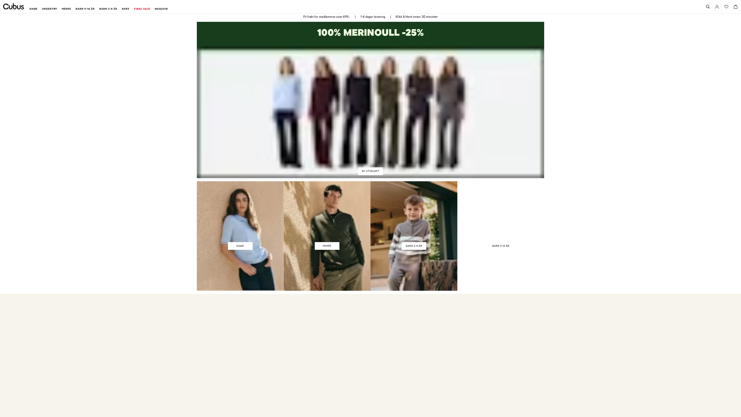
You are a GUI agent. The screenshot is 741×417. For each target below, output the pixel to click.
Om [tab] (427, 175)
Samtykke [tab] (313, 175)
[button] (234, 309)
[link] (717, 6)
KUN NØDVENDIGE (316, 237)
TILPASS (369, 237)
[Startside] (13, 6)
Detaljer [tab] (370, 175)
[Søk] (707, 6)
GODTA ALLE (425, 237)
